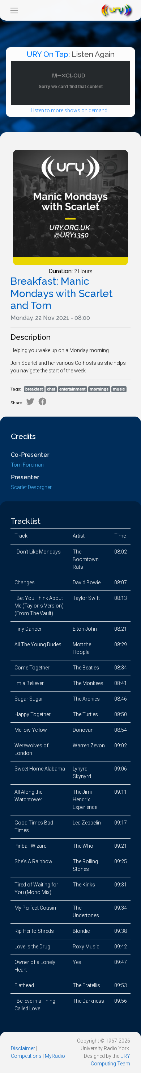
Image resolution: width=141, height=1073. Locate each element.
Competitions (26, 1056)
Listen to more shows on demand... (71, 110)
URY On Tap (47, 54)
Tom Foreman (27, 465)
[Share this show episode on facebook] (42, 401)
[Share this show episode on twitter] (30, 401)
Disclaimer (23, 1048)
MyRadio (55, 1056)
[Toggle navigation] (14, 10)
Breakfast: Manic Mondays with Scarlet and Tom (61, 293)
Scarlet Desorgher (31, 487)
